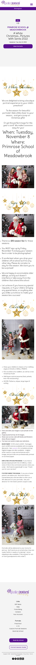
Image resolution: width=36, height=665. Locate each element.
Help (18, 607)
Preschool (18, 624)
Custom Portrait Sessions (18, 629)
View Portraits (18, 46)
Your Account (18, 614)
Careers (18, 612)
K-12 (18, 626)
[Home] (10, 3)
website (15, 448)
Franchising (18, 609)
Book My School (18, 631)
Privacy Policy (26, 653)
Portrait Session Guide (18, 647)
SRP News (18, 604)
